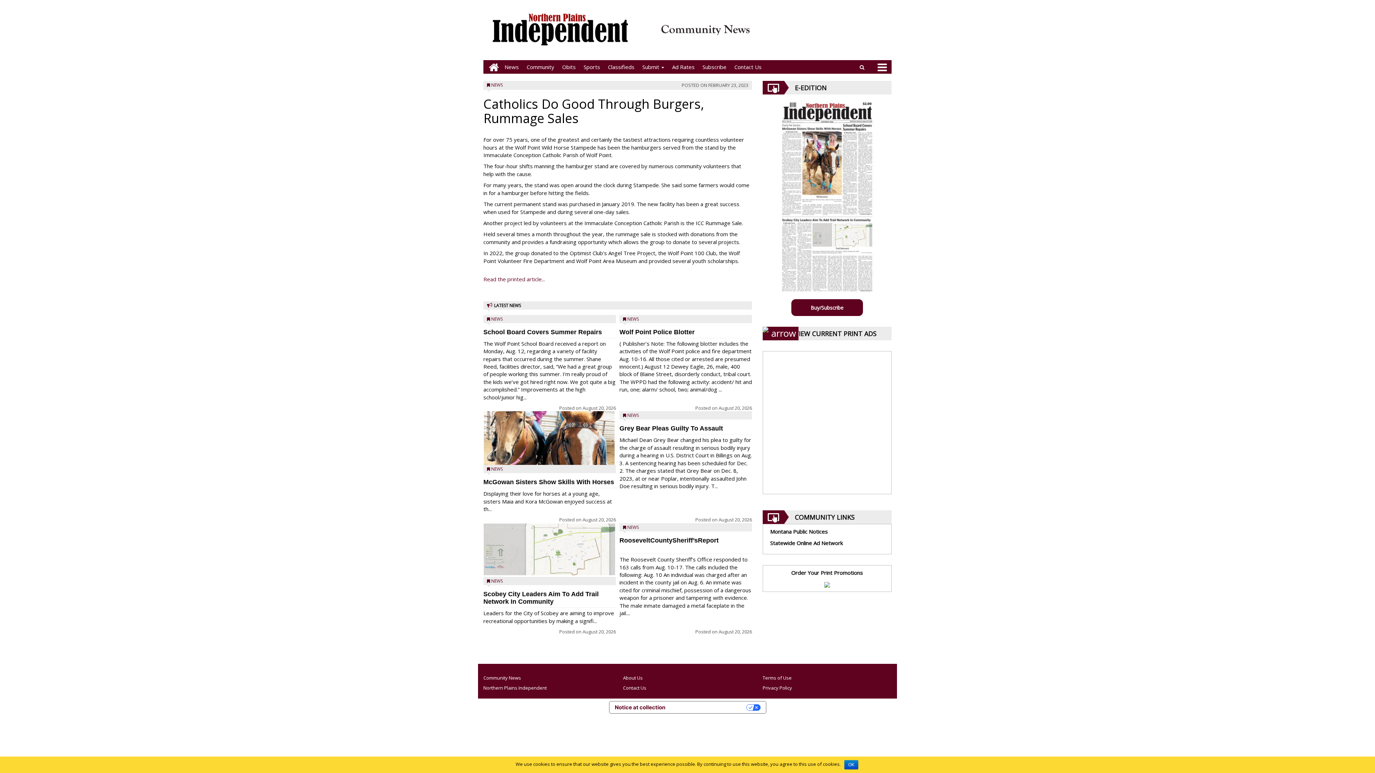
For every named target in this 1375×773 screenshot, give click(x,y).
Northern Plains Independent (515, 688)
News (512, 67)
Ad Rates (683, 67)
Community (540, 67)
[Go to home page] (492, 67)
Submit (651, 67)
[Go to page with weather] (823, 34)
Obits (569, 67)
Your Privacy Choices (709, 707)
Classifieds (621, 67)
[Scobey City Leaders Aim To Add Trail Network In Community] (549, 549)
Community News (502, 678)
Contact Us (748, 67)
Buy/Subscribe (827, 307)
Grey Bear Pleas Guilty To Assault (671, 428)
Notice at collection (640, 707)
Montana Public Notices (799, 531)
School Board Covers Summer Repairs (542, 332)
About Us (633, 678)
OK (851, 764)
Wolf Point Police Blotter (657, 332)
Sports (592, 67)
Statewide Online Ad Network (806, 542)
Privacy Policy (777, 688)
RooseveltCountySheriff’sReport (669, 540)
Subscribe (715, 67)
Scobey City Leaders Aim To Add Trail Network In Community (541, 597)
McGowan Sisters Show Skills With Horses (548, 482)
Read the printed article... (514, 279)
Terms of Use (777, 678)
